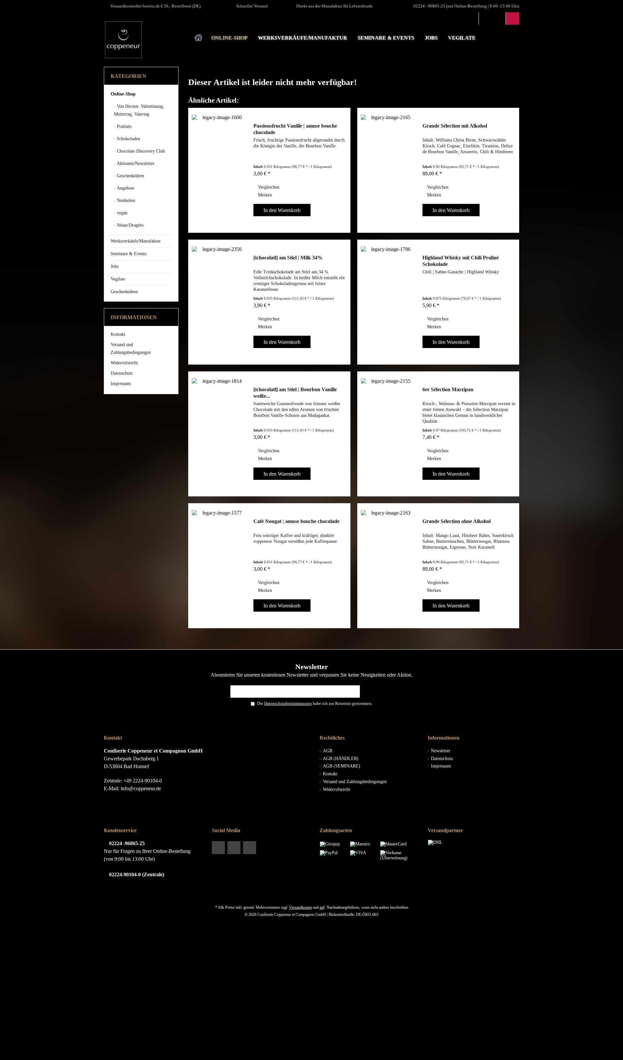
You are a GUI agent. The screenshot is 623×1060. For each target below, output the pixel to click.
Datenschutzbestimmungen (288, 703)
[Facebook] (218, 847)
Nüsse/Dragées (129, 225)
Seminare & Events (128, 253)
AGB (327, 750)
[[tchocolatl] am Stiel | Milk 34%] (219, 302)
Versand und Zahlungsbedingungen (131, 348)
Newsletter (440, 750)
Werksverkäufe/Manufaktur (136, 241)
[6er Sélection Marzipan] (388, 434)
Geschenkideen (130, 175)
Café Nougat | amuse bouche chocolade (296, 521)
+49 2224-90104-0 (142, 780)
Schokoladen (128, 138)
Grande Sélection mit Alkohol (454, 126)
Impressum (121, 383)
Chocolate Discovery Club (140, 151)
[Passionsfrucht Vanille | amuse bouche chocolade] (219, 170)
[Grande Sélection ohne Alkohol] (388, 565)
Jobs (114, 266)
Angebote (125, 188)
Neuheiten (125, 200)
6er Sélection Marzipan (447, 389)
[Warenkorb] (512, 18)
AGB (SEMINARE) (341, 766)
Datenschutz (122, 373)
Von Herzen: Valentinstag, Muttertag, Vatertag (139, 110)
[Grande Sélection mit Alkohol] (388, 170)
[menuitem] (512, 18)
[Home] (198, 38)
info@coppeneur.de (141, 788)
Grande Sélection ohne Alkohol (456, 521)
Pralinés (123, 126)
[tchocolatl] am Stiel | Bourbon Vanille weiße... (295, 393)
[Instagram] (249, 847)
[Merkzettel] (499, 18)
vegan (122, 212)
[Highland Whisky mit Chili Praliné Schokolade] (388, 302)
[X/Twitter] (233, 847)
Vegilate (118, 279)
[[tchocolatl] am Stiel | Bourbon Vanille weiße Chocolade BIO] (219, 434)
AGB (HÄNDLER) (341, 758)
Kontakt (118, 334)
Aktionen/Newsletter (135, 163)
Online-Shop (123, 94)
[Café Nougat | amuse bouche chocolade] (219, 565)
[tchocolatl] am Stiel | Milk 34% (288, 257)
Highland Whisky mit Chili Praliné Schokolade (460, 261)
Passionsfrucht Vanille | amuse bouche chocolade (295, 129)
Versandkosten (300, 907)
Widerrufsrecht (124, 362)
